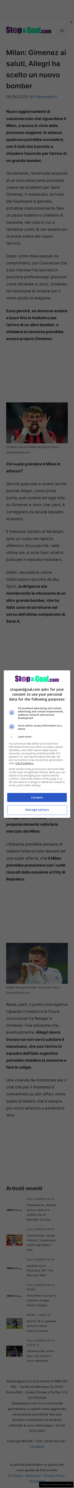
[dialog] (37, 744)
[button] (37, 737)
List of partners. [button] (24, 763)
